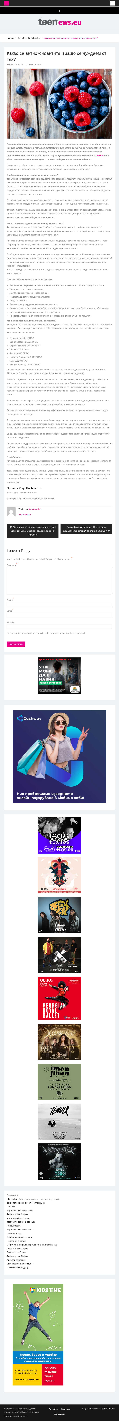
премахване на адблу (17, 1267)
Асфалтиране (13, 1225)
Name (10, 600)
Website (11, 622)
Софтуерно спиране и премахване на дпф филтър (32, 1244)
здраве (51, 498)
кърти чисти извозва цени (20, 1210)
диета (99, 155)
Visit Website (24, 514)
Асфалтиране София (17, 1214)
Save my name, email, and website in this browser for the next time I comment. (48, 633)
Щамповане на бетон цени (20, 1263)
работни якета (14, 1233)
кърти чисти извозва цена (20, 1229)
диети (44, 498)
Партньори (59, 1414)
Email (9, 611)
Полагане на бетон (16, 1241)
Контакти (65, 1409)
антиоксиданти (33, 498)
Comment (11, 565)
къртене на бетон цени (18, 1218)
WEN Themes (108, 1408)
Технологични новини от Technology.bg (26, 1203)
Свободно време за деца (19, 1237)
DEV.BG (11, 1206)
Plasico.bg (12, 1199)
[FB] (59, 11)
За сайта (53, 1409)
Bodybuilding (15, 498)
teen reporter (35, 64)
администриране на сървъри (21, 1222)
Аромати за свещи (16, 1260)
